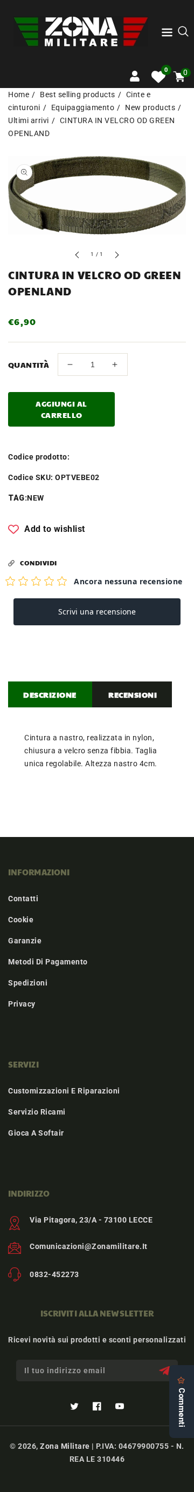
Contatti (23, 898)
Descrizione (50, 694)
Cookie (20, 919)
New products (150, 107)
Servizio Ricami (37, 1112)
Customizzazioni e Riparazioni (64, 1090)
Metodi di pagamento (48, 961)
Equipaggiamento (83, 107)
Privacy (22, 1004)
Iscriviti (166, 1371)
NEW (35, 498)
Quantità (28, 364)
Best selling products (77, 94)
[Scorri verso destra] (116, 256)
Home (18, 94)
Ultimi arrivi (28, 120)
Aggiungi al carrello (61, 409)
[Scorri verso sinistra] (78, 256)
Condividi (38, 562)
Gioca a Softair (36, 1133)
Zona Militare (65, 1446)
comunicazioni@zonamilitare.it (89, 1246)
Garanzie (24, 940)
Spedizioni (27, 982)
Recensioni (132, 694)
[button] (167, 34)
